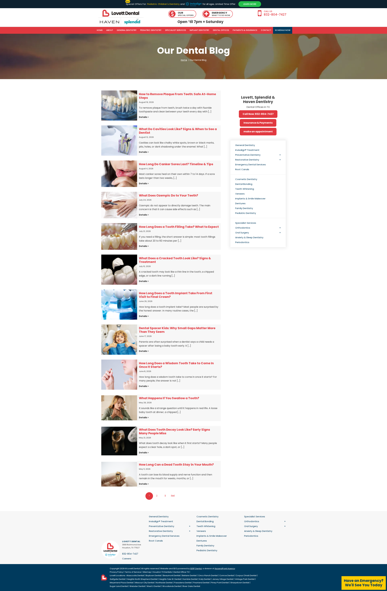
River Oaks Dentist (191, 586)
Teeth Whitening (244, 188)
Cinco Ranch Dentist (208, 575)
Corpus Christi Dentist (246, 575)
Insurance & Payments (258, 122)
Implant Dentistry (199, 30)
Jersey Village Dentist (222, 579)
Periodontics (242, 242)
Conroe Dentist (226, 575)
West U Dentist (154, 586)
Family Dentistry (244, 208)
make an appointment (258, 131)
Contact (266, 30)
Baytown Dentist (153, 575)
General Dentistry (127, 30)
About (109, 30)
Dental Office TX (181, 572)
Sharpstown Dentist (239, 582)
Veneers (240, 193)
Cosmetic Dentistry (246, 179)
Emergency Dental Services (250, 164)
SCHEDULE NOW (282, 30)
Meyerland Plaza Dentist (121, 582)
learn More (249, 4)
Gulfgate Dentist (117, 579)
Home (100, 30)
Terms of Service (133, 572)
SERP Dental (196, 568)
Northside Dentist (164, 582)
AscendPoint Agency (225, 568)
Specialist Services (175, 30)
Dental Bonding (243, 184)
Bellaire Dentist (189, 575)
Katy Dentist (205, 579)
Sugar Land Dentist (119, 586)
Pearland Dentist (201, 582)
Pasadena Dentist (183, 582)
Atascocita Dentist (135, 575)
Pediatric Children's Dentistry (163, 4)
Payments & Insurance (245, 30)
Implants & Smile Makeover (250, 198)
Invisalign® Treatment (247, 150)
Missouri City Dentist (144, 582)
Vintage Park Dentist (245, 579)
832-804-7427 (130, 553)
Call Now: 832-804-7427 (258, 114)
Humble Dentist (190, 579)
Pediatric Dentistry (150, 30)
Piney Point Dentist (220, 582)
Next (173, 495)
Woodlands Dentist (171, 586)
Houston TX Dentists (162, 572)
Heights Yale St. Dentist (170, 579)
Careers (126, 558)
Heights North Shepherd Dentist (142, 579)
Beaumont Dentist (171, 575)
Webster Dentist (137, 586)
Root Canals (242, 169)
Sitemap (147, 572)
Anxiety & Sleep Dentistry (249, 237)
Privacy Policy (116, 572)
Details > (144, 117)
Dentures (240, 203)
